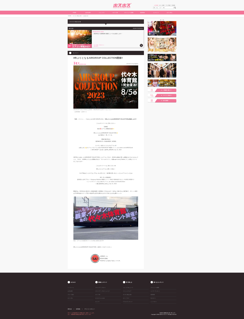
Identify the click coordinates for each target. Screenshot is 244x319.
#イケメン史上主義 (97, 181)
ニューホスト (154, 301)
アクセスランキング (127, 301)
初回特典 (142, 12)
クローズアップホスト (100, 287)
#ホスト (121, 179)
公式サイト (84, 111)
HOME (74, 12)
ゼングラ (97, 301)
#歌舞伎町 (116, 179)
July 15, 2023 (113, 183)
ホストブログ (126, 298)
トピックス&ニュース (128, 287)
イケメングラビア (127, 291)
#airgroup (93, 179)
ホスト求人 (169, 12)
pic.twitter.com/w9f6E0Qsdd (125, 147)
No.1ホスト (153, 298)
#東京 (111, 179)
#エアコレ (89, 147)
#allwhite (98, 179)
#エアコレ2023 (97, 147)
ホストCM (115, 12)
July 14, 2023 (117, 149)
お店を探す (70, 291)
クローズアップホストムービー (102, 291)
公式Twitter (77, 111)
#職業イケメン (113, 147)
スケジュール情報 (128, 12)
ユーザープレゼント (155, 291)
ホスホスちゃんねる (100, 298)
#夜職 (130, 179)
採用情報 (78, 309)
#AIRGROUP (104, 147)
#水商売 (126, 179)
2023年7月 (85, 16)
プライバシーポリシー (89, 309)
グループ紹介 (71, 294)
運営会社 (70, 309)
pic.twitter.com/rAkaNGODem (117, 181)
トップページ (71, 287)
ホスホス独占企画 (77, 15)
